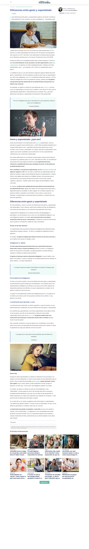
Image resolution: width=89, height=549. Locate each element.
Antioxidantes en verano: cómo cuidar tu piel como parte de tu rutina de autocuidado (18, 476)
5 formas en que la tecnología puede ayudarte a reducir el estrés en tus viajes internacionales (34, 476)
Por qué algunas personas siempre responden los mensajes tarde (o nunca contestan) (35, 453)
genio (37, 143)
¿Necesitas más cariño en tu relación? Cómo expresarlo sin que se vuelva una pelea (52, 453)
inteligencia (46, 87)
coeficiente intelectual (48, 169)
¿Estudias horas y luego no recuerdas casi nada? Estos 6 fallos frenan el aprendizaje (18, 453)
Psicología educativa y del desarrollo (24, 6)
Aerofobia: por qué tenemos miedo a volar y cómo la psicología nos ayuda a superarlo (70, 453)
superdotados (35, 381)
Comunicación (31, 449)
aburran (31, 315)
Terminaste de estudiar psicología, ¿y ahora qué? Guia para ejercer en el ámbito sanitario (52, 476)
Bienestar (12, 473)
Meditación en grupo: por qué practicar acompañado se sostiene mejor (69, 476)
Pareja (46, 449)
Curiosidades (65, 449)
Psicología (12, 6)
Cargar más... (44, 482)
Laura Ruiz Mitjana (72, 10)
